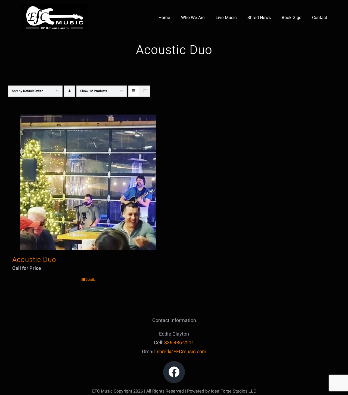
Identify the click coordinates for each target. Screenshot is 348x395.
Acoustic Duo (34, 260)
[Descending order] (69, 91)
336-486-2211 (179, 342)
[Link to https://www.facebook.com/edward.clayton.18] (174, 372)
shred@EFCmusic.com (181, 351)
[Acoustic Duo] (88, 181)
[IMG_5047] (54, 6)
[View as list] (144, 91)
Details (90, 279)
